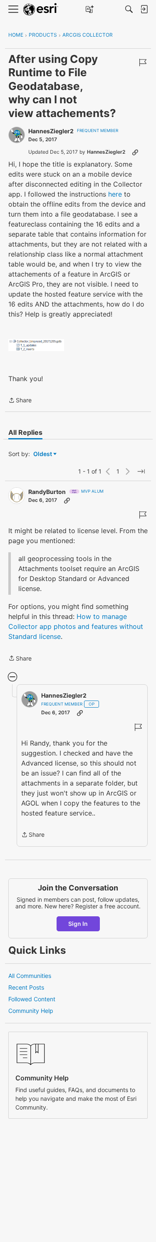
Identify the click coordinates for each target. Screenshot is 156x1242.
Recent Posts (26, 987)
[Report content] (143, 62)
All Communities (29, 975)
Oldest (43, 454)
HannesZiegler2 (51, 131)
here (115, 194)
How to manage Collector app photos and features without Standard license (75, 626)
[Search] (128, 9)
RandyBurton (47, 491)
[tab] (25, 432)
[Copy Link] (135, 152)
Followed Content (31, 999)
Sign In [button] (78, 923)
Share (20, 401)
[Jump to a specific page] (141, 471)
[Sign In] (143, 9)
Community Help (30, 1010)
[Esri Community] (40, 9)
